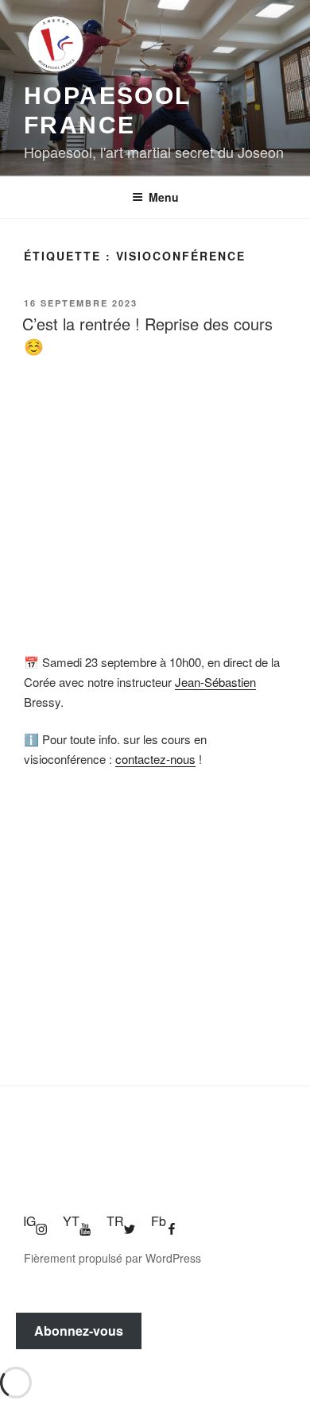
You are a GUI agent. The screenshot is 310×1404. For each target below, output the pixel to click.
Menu (164, 197)
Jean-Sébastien (215, 681)
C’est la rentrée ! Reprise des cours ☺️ (147, 334)
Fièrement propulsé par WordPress (112, 1258)
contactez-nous (155, 758)
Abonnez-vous (78, 1330)
